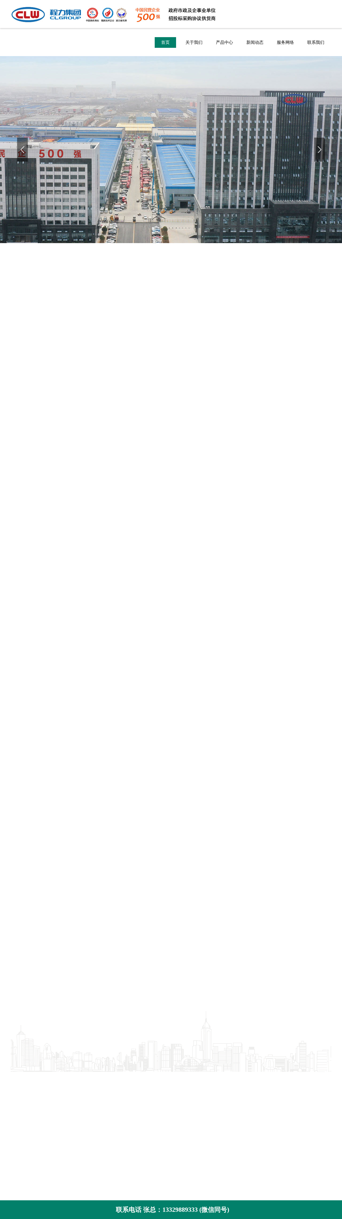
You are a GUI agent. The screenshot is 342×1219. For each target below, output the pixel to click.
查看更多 (171, 880)
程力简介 (19, 1078)
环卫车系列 (83, 1078)
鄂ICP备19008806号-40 (233, 1119)
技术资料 (142, 1094)
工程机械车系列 (87, 1110)
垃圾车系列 (83, 1086)
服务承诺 (19, 1126)
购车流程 (19, 1134)
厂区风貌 (19, 1094)
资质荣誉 (19, 1086)
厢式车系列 (83, 1102)
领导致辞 (19, 1102)
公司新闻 (142, 1078)
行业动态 (142, 1086)
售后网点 (19, 1142)
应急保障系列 (85, 1094)
